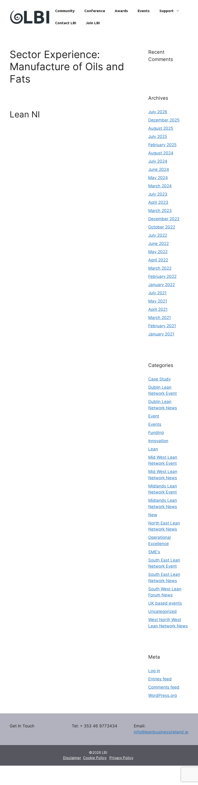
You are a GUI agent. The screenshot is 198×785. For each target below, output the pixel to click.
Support (166, 11)
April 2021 (158, 309)
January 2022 (161, 284)
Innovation (158, 440)
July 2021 (157, 292)
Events (144, 11)
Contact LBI (65, 23)
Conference (94, 11)
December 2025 (163, 120)
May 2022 (158, 251)
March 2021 (159, 317)
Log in (154, 670)
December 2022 (163, 218)
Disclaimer (72, 757)
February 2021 (162, 325)
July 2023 (157, 194)
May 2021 (157, 301)
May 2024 (158, 177)
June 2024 (158, 169)
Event (153, 416)
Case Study (159, 379)
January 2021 (161, 334)
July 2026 (157, 111)
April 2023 (158, 202)
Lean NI (25, 114)
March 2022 (159, 268)
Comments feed (163, 687)
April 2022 (158, 260)
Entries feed (160, 679)
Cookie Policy (94, 757)
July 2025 (157, 136)
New (152, 514)
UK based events (165, 603)
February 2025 (162, 144)
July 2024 (157, 161)
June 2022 (158, 243)
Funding (156, 432)
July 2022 (157, 235)
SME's (154, 551)
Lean (153, 449)
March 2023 (160, 210)
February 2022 (162, 276)
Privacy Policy (121, 757)
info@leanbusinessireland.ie (161, 732)
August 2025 (160, 128)
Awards (121, 11)
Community (65, 11)
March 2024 (160, 185)
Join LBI (93, 23)
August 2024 (160, 153)
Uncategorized (162, 611)
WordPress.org (162, 695)
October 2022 (161, 227)
